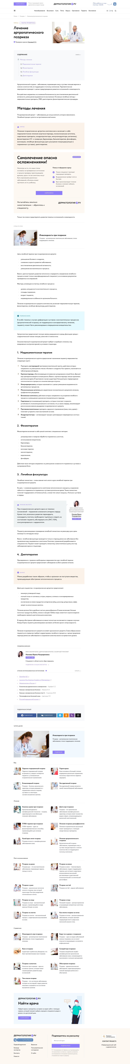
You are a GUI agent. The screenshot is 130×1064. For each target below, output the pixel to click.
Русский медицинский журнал (29, 699)
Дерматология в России (26, 683)
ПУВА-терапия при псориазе (32, 824)
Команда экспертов (17, 1049)
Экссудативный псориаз (67, 783)
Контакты (17, 1053)
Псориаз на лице (28, 900)
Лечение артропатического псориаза (69, 839)
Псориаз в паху (64, 900)
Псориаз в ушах (27, 885)
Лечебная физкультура (31, 72)
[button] (15, 11)
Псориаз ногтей (65, 885)
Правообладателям (20, 1045)
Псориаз (22, 16)
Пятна (15, 16)
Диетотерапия (28, 76)
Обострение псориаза (67, 964)
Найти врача (20, 4)
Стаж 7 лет (76, 519)
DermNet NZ (23, 677)
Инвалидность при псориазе (52, 235)
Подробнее (58, 752)
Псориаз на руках (28, 864)
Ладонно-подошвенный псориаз (33, 768)
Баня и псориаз (27, 949)
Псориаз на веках (65, 864)
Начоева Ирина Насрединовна (76, 515)
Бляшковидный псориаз (30, 783)
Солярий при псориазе (67, 949)
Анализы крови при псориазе (32, 807)
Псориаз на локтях (29, 913)
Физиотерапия (28, 68)
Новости (16, 1056)
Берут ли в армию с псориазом (70, 934)
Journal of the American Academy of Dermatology (34, 680)
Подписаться (65, 1046)
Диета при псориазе (66, 807)
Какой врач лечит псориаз (31, 838)
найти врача (49, 193)
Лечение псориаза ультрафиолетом (71, 824)
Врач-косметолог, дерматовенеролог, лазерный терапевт (76, 510)
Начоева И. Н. (32, 42)
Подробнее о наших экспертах (36, 665)
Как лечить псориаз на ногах (69, 913)
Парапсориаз (64, 768)
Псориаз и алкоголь (29, 964)
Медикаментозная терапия (31, 64)
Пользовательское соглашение (37, 1049)
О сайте (33, 1053)
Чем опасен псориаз (29, 978)
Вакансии (34, 1045)
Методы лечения (26, 60)
